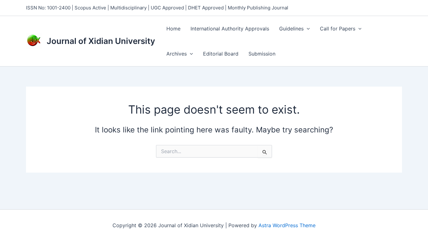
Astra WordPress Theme (287, 225)
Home (173, 28)
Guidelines (291, 28)
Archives (176, 54)
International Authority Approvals (230, 28)
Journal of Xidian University (101, 41)
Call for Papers (337, 28)
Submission (261, 54)
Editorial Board (220, 54)
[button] (307, 28)
